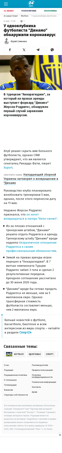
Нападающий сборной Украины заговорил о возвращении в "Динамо (31, 179)
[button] (10, 50)
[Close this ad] (60, 435)
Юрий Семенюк (19, 41)
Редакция (8, 370)
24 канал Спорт (11, 16)
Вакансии (8, 390)
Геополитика (28, 11)
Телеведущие (10, 385)
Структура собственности (16, 395)
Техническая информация (44, 382)
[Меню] (6, 4)
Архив (34, 392)
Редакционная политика (15, 375)
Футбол (25, 16)
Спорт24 (25, 332)
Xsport (8, 167)
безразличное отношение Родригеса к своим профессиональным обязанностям (31, 247)
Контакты (36, 387)
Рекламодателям (40, 365)
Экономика (50, 11)
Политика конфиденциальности (42, 376)
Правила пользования (42, 370)
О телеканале (10, 380)
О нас (6, 365)
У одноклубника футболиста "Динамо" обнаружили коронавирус (44, 16)
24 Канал (9, 11)
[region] (31, 445)
